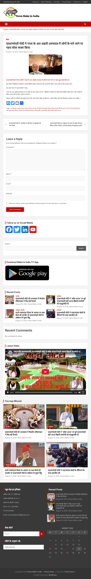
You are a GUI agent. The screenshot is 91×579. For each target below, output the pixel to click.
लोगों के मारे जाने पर (56, 110)
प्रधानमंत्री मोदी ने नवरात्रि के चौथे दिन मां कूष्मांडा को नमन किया (25, 124)
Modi (49, 108)
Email (8, 184)
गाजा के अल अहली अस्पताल (26, 110)
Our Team (57, 2)
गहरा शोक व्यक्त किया (12, 110)
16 (85, 545)
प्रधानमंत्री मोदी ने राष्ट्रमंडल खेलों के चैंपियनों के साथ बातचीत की (71, 313)
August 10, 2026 (62, 318)
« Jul (48, 561)
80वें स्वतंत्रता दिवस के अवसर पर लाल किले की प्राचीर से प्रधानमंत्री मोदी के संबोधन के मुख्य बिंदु (30, 315)
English (85, 2)
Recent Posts (13, 292)
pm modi (66, 108)
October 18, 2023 (12, 52)
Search (7, 244)
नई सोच (17, 296)
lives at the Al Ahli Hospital (38, 108)
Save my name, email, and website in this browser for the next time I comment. (38, 203)
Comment (10, 147)
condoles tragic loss (17, 108)
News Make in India (26, 52)
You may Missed (13, 401)
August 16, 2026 (62, 307)
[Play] (8, 392)
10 (50, 545)
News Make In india (35, 572)
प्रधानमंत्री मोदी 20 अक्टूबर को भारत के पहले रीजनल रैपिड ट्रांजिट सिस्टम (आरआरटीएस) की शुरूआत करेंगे (66, 124)
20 (67, 549)
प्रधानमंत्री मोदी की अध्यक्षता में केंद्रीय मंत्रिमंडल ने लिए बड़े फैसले (30, 299)
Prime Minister (75, 108)
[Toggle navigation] (6, 24)
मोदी (49, 110)
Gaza (26, 108)
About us (36, 2)
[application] (45, 372)
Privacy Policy (66, 2)
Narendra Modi (57, 108)
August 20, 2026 (21, 304)
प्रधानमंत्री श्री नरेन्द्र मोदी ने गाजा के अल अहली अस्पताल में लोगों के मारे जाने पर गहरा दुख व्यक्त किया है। (38, 80)
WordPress (53, 575)
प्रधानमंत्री (44, 110)
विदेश (7, 39)
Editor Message (46, 2)
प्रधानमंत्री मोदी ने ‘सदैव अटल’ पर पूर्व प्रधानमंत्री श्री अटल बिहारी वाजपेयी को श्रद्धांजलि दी (71, 301)
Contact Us (76, 2)
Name (9, 174)
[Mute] (79, 392)
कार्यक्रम (59, 296)
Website (9, 194)
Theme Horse (69, 572)
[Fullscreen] (83, 392)
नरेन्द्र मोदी (37, 110)
